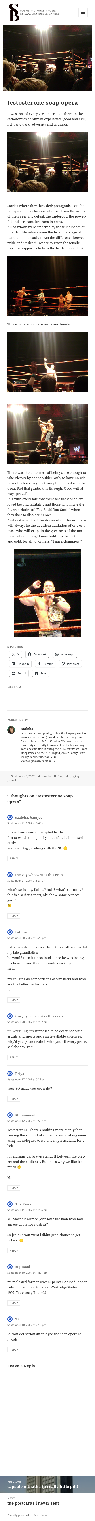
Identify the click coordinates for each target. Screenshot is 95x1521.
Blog (60, 776)
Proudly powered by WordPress (27, 1515)
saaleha (46, 776)
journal (11, 780)
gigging (74, 776)
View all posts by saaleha (36, 761)
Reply (14, 858)
